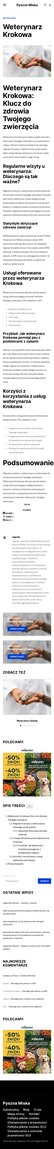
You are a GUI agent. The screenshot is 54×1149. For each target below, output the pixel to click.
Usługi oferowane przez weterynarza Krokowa (31, 840)
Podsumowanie (15, 863)
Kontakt (34, 1114)
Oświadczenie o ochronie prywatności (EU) (24, 1133)
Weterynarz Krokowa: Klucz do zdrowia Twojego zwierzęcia (27, 818)
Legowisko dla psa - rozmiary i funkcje (20, 903)
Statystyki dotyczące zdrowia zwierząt (32, 832)
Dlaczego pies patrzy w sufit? (23, 983)
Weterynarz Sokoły (27, 720)
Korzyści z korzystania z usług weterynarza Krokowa (27, 858)
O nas (38, 1109)
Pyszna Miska (27, 5)
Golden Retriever (28, 975)
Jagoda (16, 536)
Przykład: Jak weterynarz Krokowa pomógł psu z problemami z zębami (30, 849)
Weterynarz (9, 18)
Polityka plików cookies (23, 1118)
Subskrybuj (11, 1109)
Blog (26, 1109)
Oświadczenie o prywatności (27, 1122)
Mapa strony (15, 1114)
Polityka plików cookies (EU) (26, 1127)
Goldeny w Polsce (11, 975)
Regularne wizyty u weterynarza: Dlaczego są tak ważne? (29, 825)
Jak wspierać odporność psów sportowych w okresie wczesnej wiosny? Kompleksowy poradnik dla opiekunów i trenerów (26, 935)
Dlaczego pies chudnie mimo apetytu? (27, 999)
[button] (50, 5)
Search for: (9, 876)
